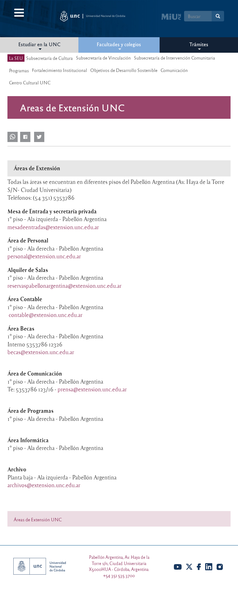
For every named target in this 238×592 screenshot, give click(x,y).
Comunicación (174, 70)
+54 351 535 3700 (119, 575)
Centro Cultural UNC (30, 82)
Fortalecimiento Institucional (59, 70)
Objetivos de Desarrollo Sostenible (123, 70)
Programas (19, 70)
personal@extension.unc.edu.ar (44, 256)
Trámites (198, 44)
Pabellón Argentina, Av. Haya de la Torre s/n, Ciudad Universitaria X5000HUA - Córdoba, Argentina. (119, 563)
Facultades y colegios (119, 44)
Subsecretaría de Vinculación (103, 57)
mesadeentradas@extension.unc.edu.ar (53, 227)
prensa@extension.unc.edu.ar (92, 389)
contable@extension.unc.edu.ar (45, 314)
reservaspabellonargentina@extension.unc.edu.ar (64, 285)
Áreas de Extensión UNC (38, 519)
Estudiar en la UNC (39, 44)
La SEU (16, 58)
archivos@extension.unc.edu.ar (43, 485)
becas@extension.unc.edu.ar (40, 352)
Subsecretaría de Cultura (49, 58)
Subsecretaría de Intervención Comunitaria (174, 57)
